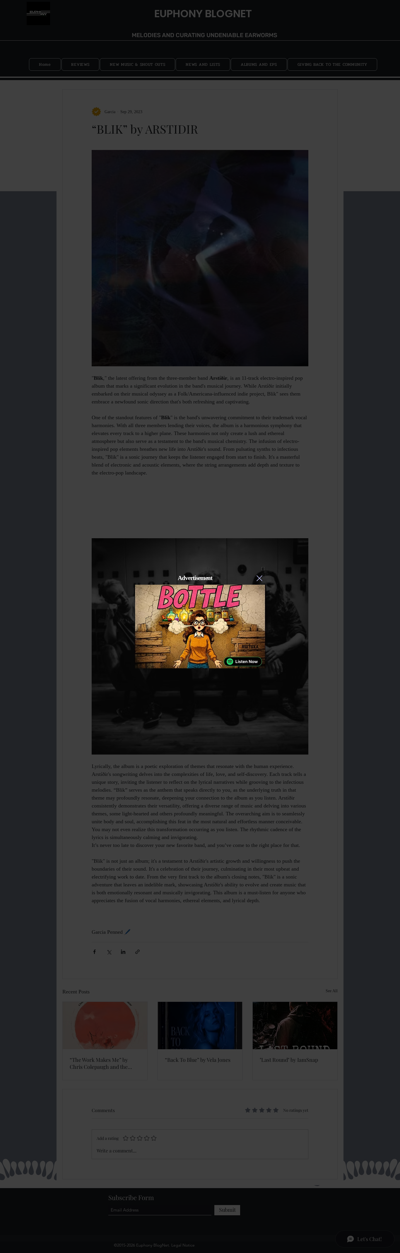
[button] (259, 578)
